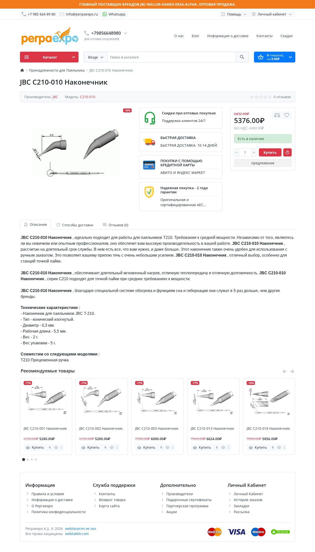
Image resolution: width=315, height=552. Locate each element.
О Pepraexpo (42, 506)
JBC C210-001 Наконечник (45, 429)
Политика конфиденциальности (59, 511)
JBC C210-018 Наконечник (268, 429)
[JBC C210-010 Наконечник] (76, 151)
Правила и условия (48, 493)
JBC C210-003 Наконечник (156, 429)
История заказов (248, 499)
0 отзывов (282, 96)
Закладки (241, 506)
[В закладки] (287, 115)
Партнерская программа (187, 506)
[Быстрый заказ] (287, 152)
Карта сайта (109, 506)
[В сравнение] (277, 115)
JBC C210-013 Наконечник (212, 429)
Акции (171, 511)
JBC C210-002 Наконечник (101, 429)
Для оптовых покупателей (101, 39)
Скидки (287, 35)
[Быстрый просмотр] (56, 447)
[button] (28, 459)
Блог (195, 35)
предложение (262, 163)
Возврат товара (112, 499)
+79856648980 (106, 33)
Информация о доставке (228, 35)
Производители (179, 493)
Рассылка (242, 511)
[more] (61, 447)
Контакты (264, 35)
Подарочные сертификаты (189, 499)
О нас (179, 35)
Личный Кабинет (248, 493)
